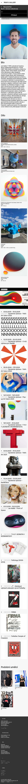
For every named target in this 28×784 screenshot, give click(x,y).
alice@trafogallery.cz (5, 752)
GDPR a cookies (4, 763)
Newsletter (3, 760)
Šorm (5, 781)
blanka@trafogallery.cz (5, 746)
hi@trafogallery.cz (4, 725)
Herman (11, 781)
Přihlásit (14, 15)
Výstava (5, 18)
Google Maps (4, 727)
